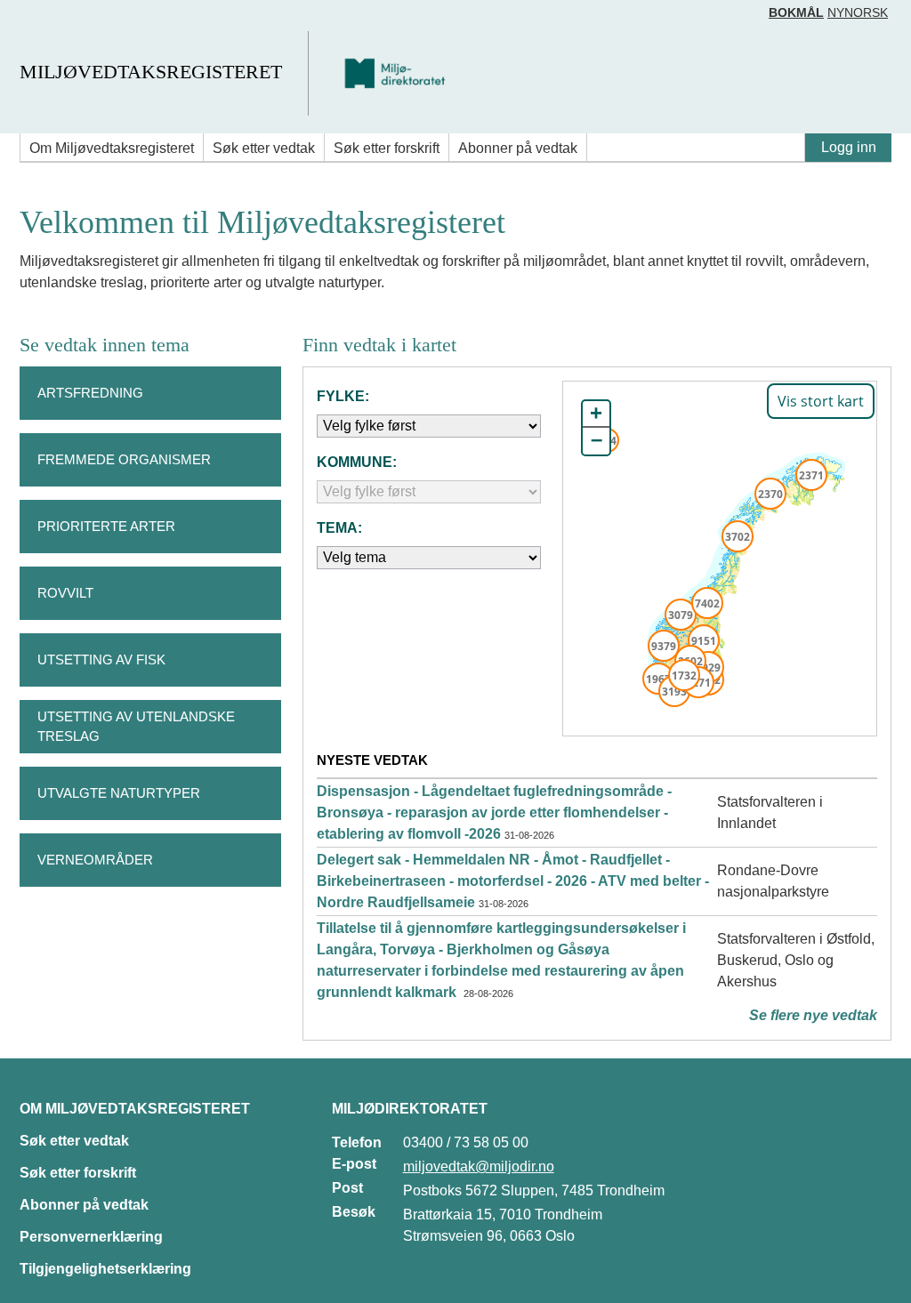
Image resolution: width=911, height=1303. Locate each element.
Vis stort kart (821, 401)
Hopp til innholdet (70, 20)
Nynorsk (857, 12)
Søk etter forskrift (386, 148)
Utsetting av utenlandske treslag (136, 726)
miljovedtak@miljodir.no (478, 1166)
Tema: (339, 527)
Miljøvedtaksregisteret (151, 71)
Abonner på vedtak (517, 148)
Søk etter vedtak (264, 148)
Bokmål (796, 12)
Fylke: (343, 396)
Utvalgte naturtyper (118, 792)
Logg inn (848, 147)
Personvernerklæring (91, 1236)
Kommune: (357, 462)
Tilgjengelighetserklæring (105, 1268)
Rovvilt (65, 592)
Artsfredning (90, 392)
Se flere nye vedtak (813, 1015)
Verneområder (95, 859)
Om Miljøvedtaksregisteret (111, 148)
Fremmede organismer (124, 459)
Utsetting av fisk (101, 659)
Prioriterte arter (106, 526)
